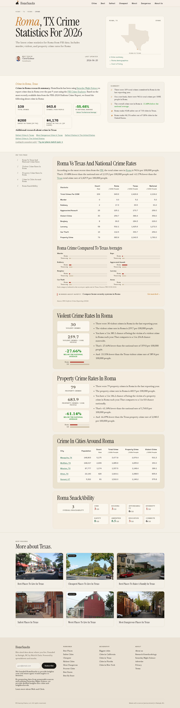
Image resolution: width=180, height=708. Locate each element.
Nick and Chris (37, 689)
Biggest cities (104, 651)
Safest (112, 3)
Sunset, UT (65, 479)
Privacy (138, 665)
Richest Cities (68, 662)
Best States (67, 672)
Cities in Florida (106, 662)
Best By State (68, 676)
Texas (59, 178)
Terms (137, 669)
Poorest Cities (69, 669)
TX (24, 12)
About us (139, 651)
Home (18, 12)
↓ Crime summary (116, 57)
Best (103, 3)
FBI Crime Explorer (76, 92)
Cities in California (107, 654)
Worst (134, 3)
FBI (101, 170)
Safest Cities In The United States (30, 138)
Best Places (67, 651)
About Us (159, 3)
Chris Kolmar (28, 59)
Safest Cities (68, 654)
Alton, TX (64, 474)
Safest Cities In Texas (25, 135)
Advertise (139, 662)
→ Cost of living (116, 64)
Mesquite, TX (66, 458)
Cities (94, 3)
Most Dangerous (70, 665)
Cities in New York (107, 665)
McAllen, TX (65, 463)
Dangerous (146, 3)
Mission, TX (65, 468)
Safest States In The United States (80, 135)
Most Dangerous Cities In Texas (49, 135)
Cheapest (123, 3)
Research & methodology (146, 654)
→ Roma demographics (118, 60)
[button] (108, 294)
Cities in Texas (105, 658)
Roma (30, 12)
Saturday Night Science (87, 88)
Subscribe (49, 666)
